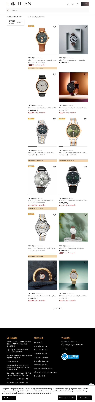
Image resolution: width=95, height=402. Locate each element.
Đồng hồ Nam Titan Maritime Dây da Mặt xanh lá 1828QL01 (42, 60)
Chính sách (38, 338)
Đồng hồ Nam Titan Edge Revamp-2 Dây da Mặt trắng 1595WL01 (42, 108)
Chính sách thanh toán (41, 361)
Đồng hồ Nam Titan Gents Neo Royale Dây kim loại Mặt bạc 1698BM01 (41, 248)
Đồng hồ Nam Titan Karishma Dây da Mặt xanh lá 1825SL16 (73, 200)
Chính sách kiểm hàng (41, 357)
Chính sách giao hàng (41, 365)
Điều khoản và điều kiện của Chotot (45, 372)
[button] (7, 3)
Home (9, 16)
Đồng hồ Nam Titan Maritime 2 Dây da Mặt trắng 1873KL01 (71, 60)
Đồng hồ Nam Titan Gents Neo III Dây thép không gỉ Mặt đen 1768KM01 (40, 152)
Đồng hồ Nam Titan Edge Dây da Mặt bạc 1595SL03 (71, 248)
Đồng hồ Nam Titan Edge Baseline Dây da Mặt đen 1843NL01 (72, 108)
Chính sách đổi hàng (41, 350)
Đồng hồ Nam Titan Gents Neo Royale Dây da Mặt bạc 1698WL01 (41, 296)
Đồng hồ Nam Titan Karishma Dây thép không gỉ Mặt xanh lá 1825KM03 (73, 152)
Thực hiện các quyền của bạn (43, 368)
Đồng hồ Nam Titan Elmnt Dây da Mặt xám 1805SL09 (40, 200)
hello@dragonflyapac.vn (74, 345)
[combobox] (47, 10)
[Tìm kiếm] (8, 10)
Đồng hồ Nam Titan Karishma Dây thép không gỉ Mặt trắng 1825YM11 (73, 296)
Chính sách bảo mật (40, 353)
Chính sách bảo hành (41, 346)
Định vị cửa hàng (12, 361)
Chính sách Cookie (40, 376)
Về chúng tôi (12, 338)
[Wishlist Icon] (73, 4)
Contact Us (65, 338)
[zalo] (91, 389)
